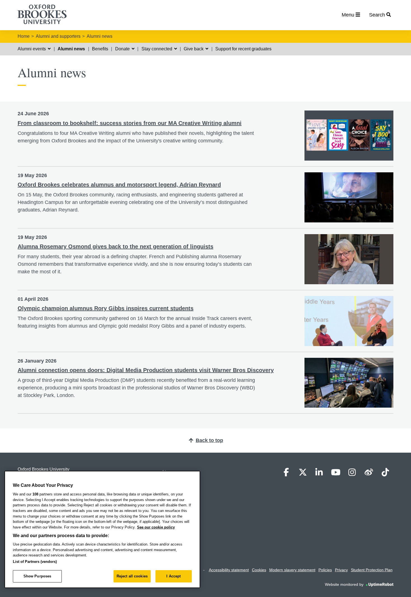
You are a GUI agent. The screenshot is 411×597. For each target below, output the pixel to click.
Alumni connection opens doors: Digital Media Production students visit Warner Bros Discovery (146, 370)
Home (24, 36)
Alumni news (99, 36)
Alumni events (32, 48)
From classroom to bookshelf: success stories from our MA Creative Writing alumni (130, 123)
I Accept (173, 576)
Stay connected (157, 48)
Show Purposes (37, 576)
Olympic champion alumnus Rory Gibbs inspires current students (105, 308)
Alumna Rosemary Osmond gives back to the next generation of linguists (115, 246)
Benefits (100, 48)
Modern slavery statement (292, 570)
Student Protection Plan (372, 570)
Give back (194, 48)
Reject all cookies (132, 576)
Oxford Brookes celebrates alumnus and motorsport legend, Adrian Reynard (119, 185)
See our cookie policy (156, 527)
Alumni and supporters (58, 36)
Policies (325, 570)
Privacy (341, 570)
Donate (123, 48)
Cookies (259, 570)
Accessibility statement (229, 570)
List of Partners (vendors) (35, 562)
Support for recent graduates (243, 48)
